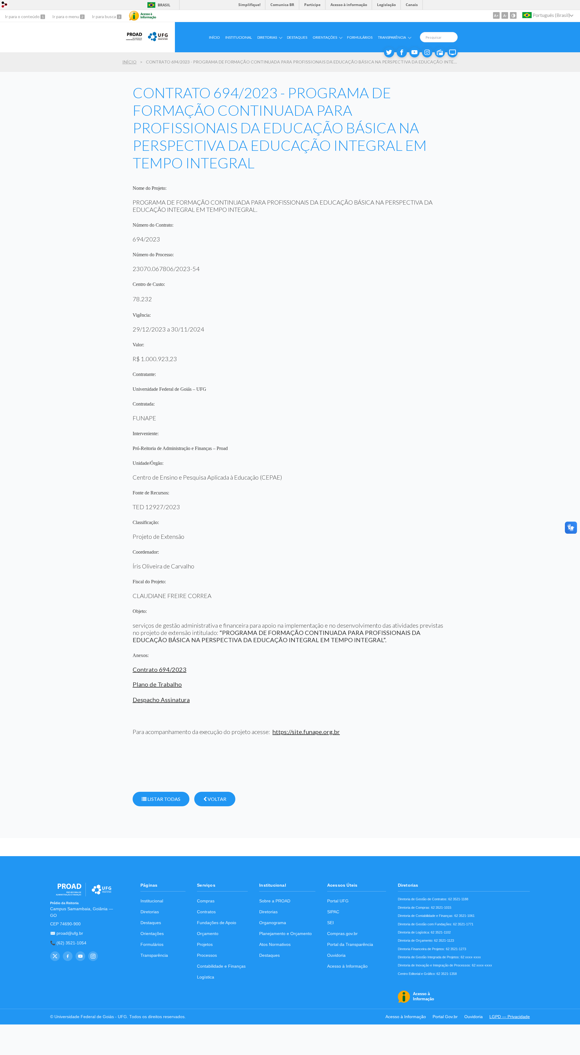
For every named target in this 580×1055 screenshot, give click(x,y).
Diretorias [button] (267, 37)
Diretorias (149, 912)
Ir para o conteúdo (22, 16)
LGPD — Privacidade (509, 1017)
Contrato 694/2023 (159, 669)
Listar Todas (163, 799)
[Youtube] (414, 52)
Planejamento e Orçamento (285, 933)
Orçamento (207, 933)
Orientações (152, 933)
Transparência (154, 955)
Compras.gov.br (342, 933)
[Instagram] (427, 52)
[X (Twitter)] (55, 956)
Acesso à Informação (347, 966)
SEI (330, 923)
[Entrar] (4, 5)
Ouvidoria (336, 955)
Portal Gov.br (445, 1017)
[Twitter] (389, 52)
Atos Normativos (275, 944)
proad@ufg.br (69, 933)
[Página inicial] (132, 40)
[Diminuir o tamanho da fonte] (504, 15)
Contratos (206, 912)
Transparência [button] (392, 37)
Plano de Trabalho (157, 684)
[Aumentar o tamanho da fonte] (496, 15)
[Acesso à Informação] (142, 16)
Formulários (359, 37)
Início (214, 37)
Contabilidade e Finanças (221, 966)
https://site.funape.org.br (306, 731)
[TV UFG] (452, 52)
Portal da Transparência (350, 944)
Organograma (272, 923)
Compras (205, 901)
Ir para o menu (66, 16)
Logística (205, 977)
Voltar (216, 799)
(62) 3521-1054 (71, 943)
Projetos (205, 944)
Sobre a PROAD (274, 901)
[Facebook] (402, 52)
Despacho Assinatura (161, 699)
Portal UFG (338, 901)
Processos (207, 955)
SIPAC (333, 912)
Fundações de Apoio (216, 923)
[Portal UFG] (158, 40)
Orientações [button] (325, 37)
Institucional (238, 37)
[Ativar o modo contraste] (513, 15)
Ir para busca (104, 16)
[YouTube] (80, 956)
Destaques (297, 37)
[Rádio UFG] (440, 52)
